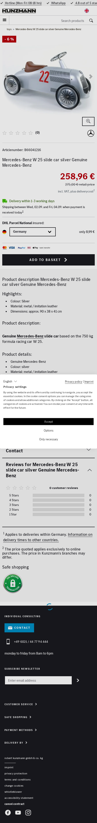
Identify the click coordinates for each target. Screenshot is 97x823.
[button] (10, 381)
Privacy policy (73, 381)
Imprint (89, 381)
